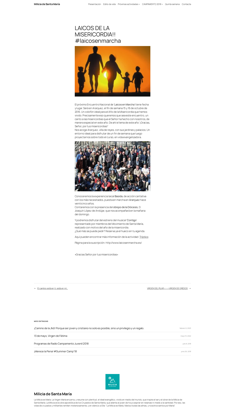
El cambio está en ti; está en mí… (52, 288)
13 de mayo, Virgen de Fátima (50, 335)
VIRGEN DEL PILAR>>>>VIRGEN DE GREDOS (167, 288)
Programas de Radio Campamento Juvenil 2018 (61, 343)
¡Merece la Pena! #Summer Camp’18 (55, 351)
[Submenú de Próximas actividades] (139, 4)
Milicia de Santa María (47, 4)
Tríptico (143, 237)
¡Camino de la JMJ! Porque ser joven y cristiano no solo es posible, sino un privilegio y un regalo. (89, 328)
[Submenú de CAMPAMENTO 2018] (162, 4)
